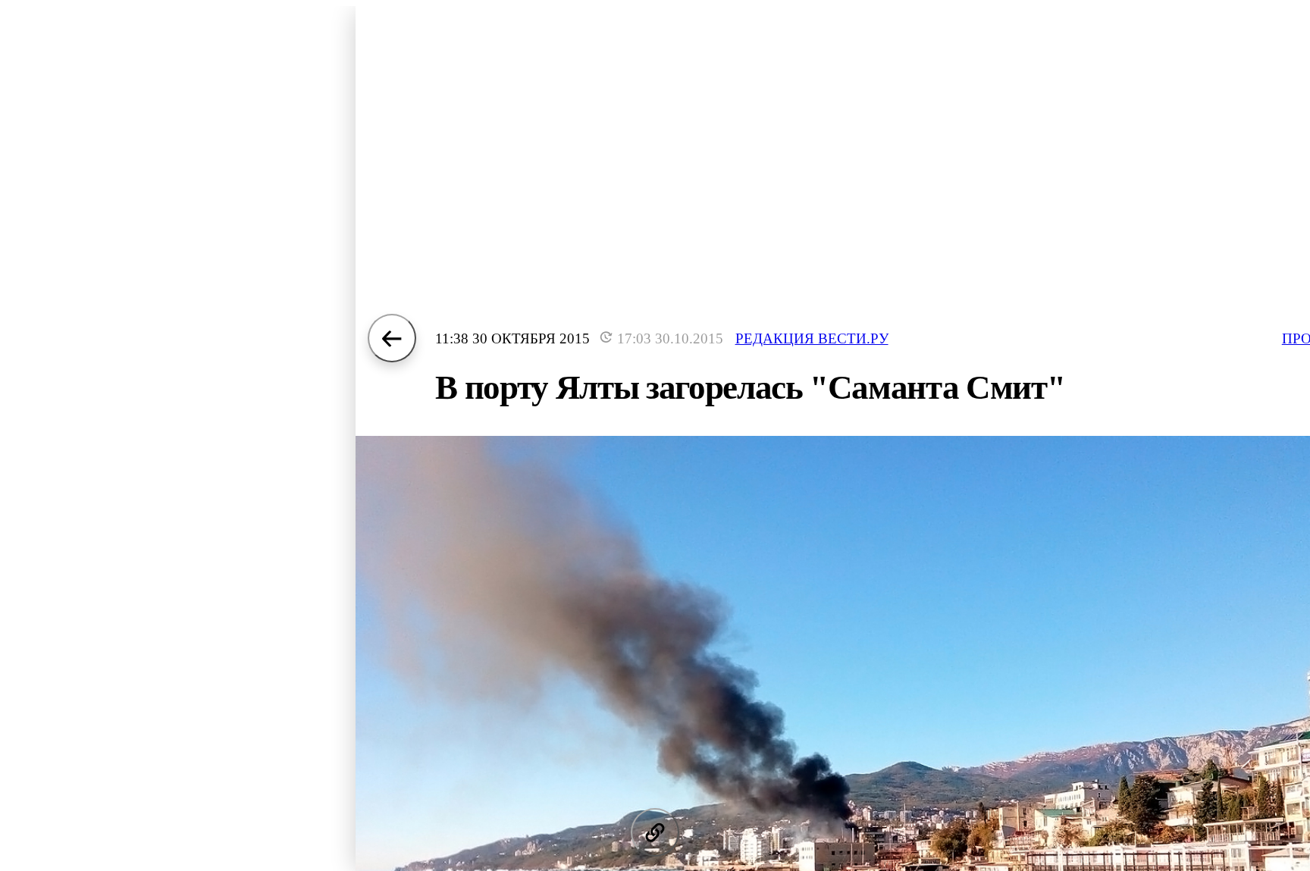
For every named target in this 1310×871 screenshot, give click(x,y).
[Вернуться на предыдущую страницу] (392, 338)
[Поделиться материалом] (655, 832)
